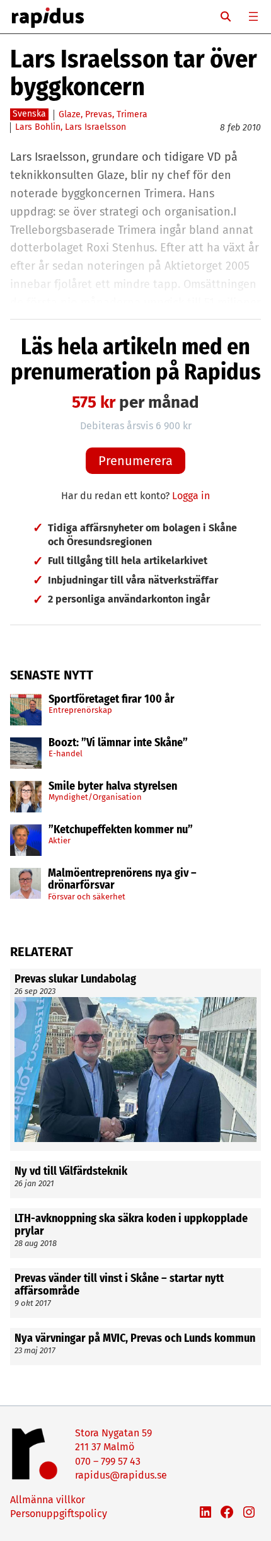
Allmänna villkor (47, 1500)
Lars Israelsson (95, 127)
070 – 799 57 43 (108, 1461)
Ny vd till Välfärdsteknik (70, 1171)
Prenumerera (135, 460)
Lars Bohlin (38, 127)
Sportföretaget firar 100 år (112, 699)
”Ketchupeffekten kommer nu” (121, 830)
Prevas (98, 114)
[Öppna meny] (253, 16)
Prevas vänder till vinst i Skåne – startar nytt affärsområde (119, 1285)
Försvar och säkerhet (86, 896)
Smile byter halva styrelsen (113, 786)
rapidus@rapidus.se (121, 1475)
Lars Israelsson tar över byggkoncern (133, 73)
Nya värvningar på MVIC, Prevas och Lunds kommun (134, 1338)
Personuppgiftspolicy (58, 1514)
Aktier (60, 840)
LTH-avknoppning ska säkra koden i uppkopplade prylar (131, 1225)
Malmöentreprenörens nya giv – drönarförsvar (122, 879)
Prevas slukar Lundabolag (75, 979)
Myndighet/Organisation (95, 797)
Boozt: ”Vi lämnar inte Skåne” (118, 743)
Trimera (132, 114)
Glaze (70, 114)
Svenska (29, 113)
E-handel (66, 753)
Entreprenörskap (80, 710)
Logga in (191, 496)
